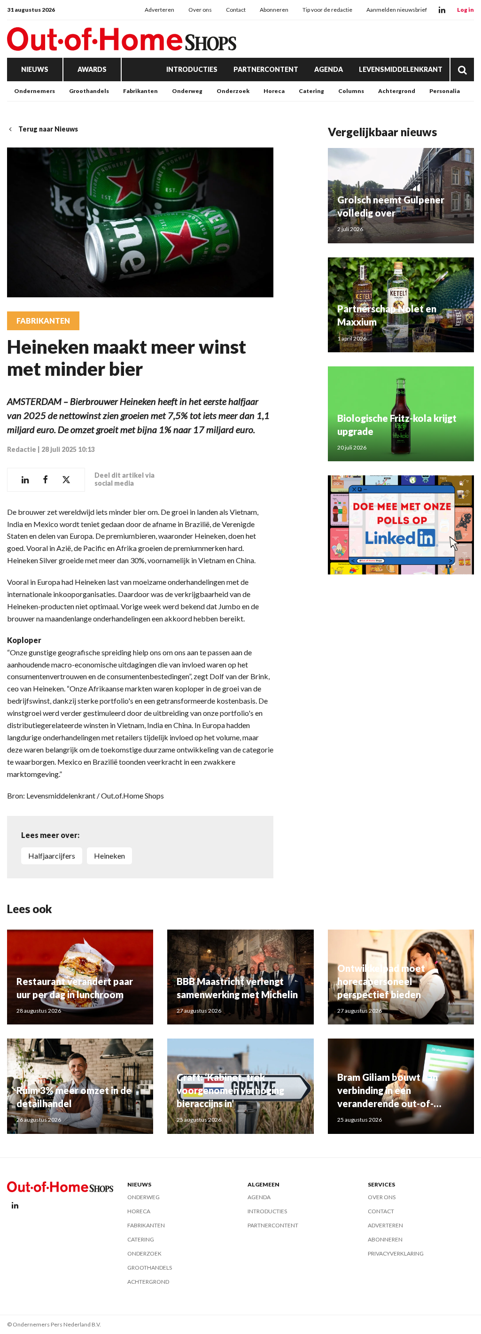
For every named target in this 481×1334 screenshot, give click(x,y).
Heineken (109, 855)
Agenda (328, 69)
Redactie (21, 449)
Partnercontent (265, 69)
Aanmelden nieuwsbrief (396, 9)
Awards (92, 69)
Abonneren (274, 9)
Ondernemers (34, 90)
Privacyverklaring (396, 1253)
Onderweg (187, 90)
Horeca (274, 90)
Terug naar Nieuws (48, 129)
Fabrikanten (140, 90)
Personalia (444, 90)
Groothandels (89, 90)
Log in (465, 9)
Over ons (200, 9)
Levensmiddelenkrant (400, 69)
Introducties (191, 69)
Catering (311, 90)
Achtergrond (396, 90)
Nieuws (34, 69)
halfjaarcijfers (51, 855)
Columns (351, 90)
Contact (236, 9)
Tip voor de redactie (327, 9)
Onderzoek (233, 90)
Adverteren (159, 9)
